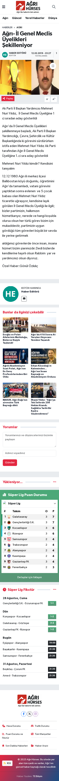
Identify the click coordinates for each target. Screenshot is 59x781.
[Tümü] (54, 482)
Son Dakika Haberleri (17, 746)
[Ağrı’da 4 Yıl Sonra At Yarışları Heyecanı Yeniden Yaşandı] (43, 324)
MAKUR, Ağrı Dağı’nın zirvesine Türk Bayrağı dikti (15, 403)
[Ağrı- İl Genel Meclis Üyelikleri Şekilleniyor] (29, 77)
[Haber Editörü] (11, 293)
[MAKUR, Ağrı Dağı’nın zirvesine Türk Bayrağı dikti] (15, 390)
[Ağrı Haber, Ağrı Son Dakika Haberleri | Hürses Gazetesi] (28, 7)
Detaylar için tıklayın (29, 577)
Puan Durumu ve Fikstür (12, 736)
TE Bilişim (37, 776)
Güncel (16, 18)
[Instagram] (35, 714)
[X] (29, 714)
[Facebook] (23, 714)
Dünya (52, 18)
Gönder (10, 462)
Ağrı (5, 18)
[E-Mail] (24, 299)
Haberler (7, 27)
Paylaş (9, 98)
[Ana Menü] (3, 7)
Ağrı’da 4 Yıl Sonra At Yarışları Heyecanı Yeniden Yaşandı (43, 337)
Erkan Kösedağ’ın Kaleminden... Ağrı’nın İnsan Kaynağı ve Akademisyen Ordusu (43, 371)
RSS (9, 763)
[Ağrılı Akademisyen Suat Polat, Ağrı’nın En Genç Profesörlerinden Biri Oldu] (15, 356)
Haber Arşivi (41, 746)
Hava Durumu (14, 726)
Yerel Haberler (35, 18)
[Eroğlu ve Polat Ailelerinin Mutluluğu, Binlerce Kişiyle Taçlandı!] (15, 324)
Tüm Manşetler (43, 734)
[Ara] (54, 7)
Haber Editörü (30, 291)
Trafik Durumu (42, 726)
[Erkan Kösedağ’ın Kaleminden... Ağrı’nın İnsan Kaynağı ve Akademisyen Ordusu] (43, 356)
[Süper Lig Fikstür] (54, 589)
